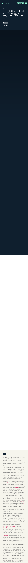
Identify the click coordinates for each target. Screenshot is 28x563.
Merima (17, 487)
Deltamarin (5, 483)
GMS (9, 523)
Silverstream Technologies (9, 526)
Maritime (5, 22)
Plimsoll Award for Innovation (10, 527)
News (4, 454)
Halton (22, 501)
